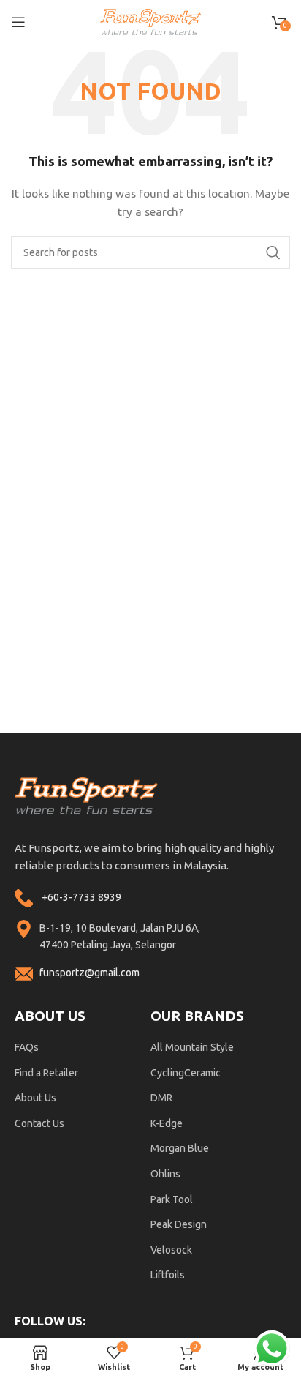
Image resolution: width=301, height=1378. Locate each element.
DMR (161, 1098)
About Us (35, 1098)
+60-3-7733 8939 (81, 897)
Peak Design (178, 1224)
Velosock (171, 1250)
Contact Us (39, 1123)
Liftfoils (167, 1275)
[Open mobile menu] (18, 22)
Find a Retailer (46, 1073)
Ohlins (165, 1174)
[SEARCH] (273, 252)
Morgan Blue (179, 1148)
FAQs (27, 1047)
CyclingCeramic (185, 1073)
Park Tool (171, 1199)
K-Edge (166, 1123)
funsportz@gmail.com (89, 972)
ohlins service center (284, 738)
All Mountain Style (192, 1047)
